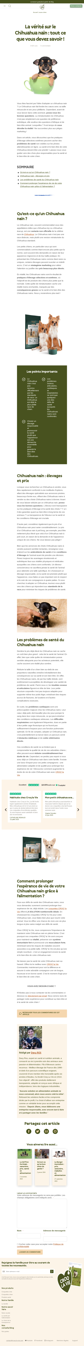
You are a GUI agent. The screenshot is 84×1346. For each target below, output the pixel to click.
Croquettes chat (7, 1292)
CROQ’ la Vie (52, 964)
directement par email (37, 996)
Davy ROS (36, 1052)
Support (75, 1340)
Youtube (29, 1340)
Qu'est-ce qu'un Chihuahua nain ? (35, 172)
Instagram (49, 1340)
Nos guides (5, 1331)
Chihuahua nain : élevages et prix (35, 176)
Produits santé (6, 1297)
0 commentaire (45, 46)
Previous (6, 809)
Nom (20, 1231)
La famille (5, 1304)
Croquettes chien (7, 1294)
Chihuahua (29, 234)
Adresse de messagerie (54, 1232)
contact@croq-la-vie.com (14, 1340)
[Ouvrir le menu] (5, 6)
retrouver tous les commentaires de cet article (41, 1013)
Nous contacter (76, 6)
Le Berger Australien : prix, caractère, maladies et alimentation (59, 1168)
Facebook (39, 1340)
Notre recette (6, 1313)
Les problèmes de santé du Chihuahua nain (39, 180)
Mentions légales (63, 1340)
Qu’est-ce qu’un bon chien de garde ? (41, 1165)
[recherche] (10, 6)
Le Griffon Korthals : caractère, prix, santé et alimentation (25, 1167)
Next (78, 809)
